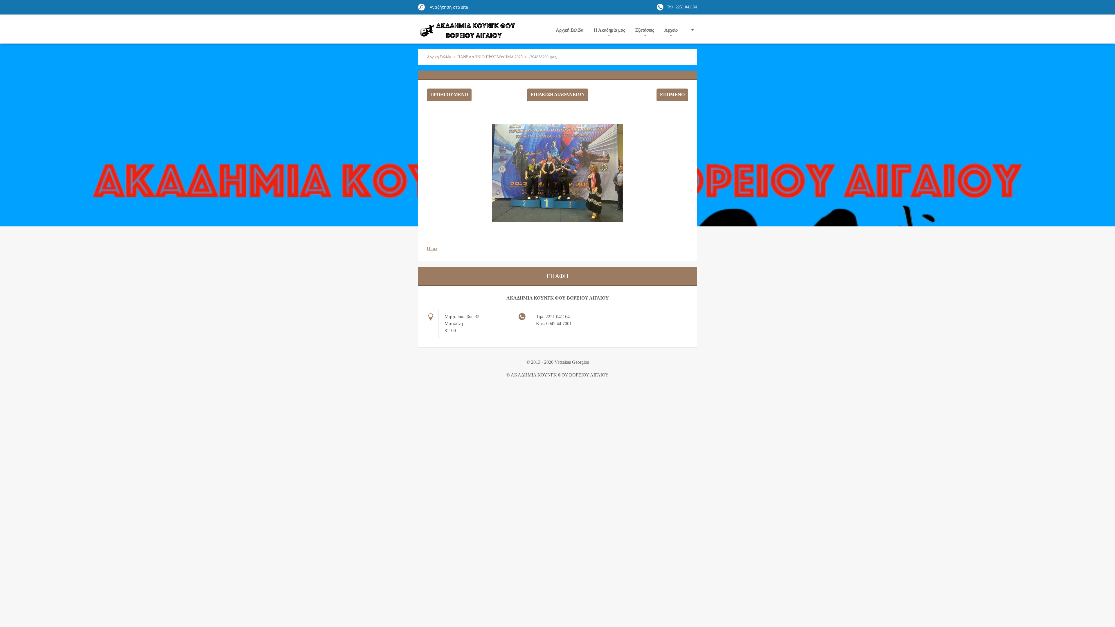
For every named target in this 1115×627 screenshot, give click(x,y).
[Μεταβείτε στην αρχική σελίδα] (467, 33)
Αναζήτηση (421, 7)
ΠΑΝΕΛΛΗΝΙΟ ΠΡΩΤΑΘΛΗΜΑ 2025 (490, 57)
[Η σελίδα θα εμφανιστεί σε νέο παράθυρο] (557, 173)
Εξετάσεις (644, 30)
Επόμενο (672, 94)
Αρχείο (671, 30)
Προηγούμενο (449, 94)
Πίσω (432, 248)
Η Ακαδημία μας (609, 30)
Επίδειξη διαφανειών (557, 94)
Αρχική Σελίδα (569, 30)
